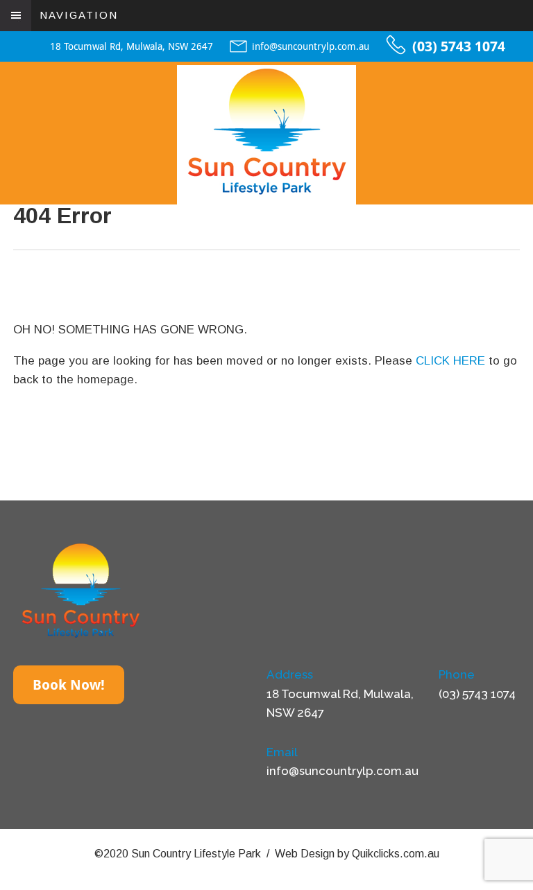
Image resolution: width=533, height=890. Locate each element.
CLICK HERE (450, 360)
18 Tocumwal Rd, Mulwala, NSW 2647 (131, 46)
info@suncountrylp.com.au (310, 46)
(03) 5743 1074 (458, 46)
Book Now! (69, 685)
